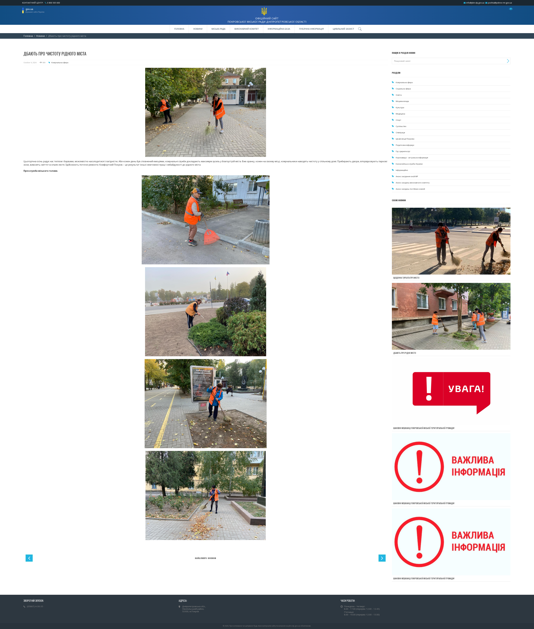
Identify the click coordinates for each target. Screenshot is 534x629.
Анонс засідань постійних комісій (410, 189)
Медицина (400, 113)
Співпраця (400, 132)
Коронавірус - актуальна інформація (412, 157)
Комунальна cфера (59, 62)
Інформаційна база (279, 29)
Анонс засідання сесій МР (407, 176)
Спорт (398, 120)
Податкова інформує (405, 145)
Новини (197, 29)
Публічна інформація (311, 29)
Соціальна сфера (403, 88)
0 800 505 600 (53, 2)
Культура (400, 107)
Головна (179, 29)
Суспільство (401, 126)
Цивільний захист (343, 29)
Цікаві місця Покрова (405, 139)
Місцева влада (402, 101)
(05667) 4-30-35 (35, 606)
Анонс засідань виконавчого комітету (413, 182)
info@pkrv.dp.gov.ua (475, 2)
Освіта (399, 95)
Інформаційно (402, 170)
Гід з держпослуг (403, 151)
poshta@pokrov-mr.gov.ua (500, 2)
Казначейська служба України (409, 164)
